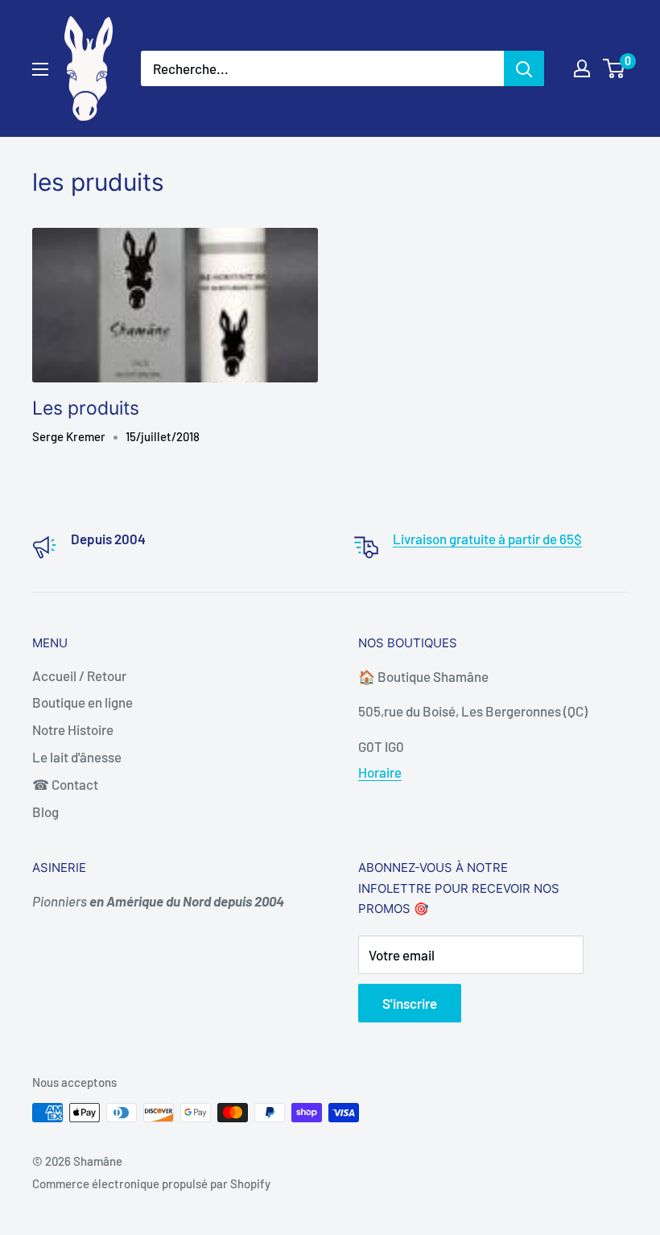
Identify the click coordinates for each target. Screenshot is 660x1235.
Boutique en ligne (82, 702)
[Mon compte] (582, 68)
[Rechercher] (524, 68)
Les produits (85, 408)
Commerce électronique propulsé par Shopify (151, 1183)
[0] (614, 68)
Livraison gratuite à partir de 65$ (487, 539)
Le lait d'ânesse (77, 757)
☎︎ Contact (65, 784)
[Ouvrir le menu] (40, 69)
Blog (45, 811)
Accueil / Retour (79, 675)
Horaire (380, 772)
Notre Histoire (72, 729)
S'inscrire (409, 1003)
